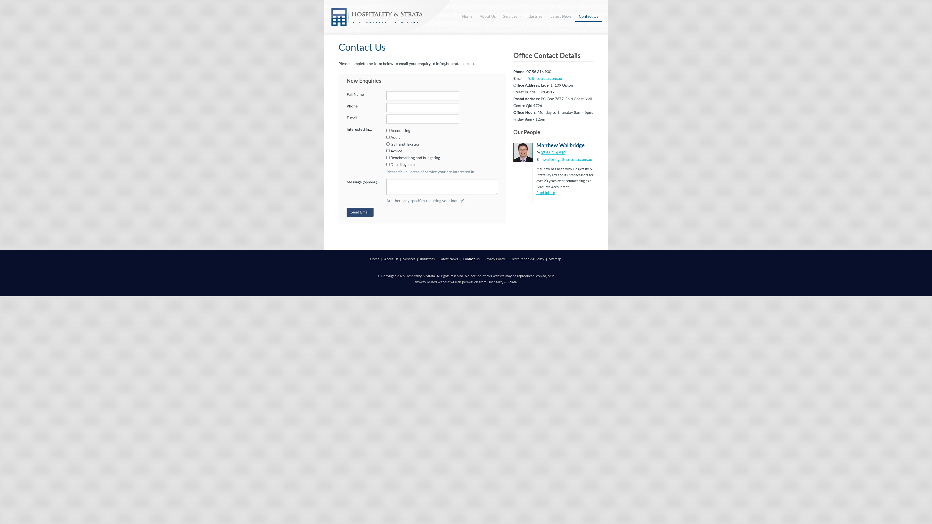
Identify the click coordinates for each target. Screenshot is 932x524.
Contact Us (588, 16)
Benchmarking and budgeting (415, 158)
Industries (533, 16)
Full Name (355, 95)
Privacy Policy (494, 259)
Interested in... (359, 129)
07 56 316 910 (553, 153)
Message (362, 182)
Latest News (561, 16)
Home (467, 16)
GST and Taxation (405, 144)
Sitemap (555, 259)
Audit (395, 137)
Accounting (400, 131)
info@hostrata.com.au (543, 79)
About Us (488, 16)
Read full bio (545, 193)
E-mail (352, 118)
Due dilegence (403, 165)
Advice (396, 151)
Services (510, 16)
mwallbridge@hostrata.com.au (566, 160)
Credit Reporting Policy (527, 259)
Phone (352, 106)
